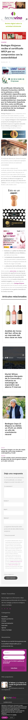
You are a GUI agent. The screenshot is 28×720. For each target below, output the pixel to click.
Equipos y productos (7, 619)
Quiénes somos (8, 702)
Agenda (3, 628)
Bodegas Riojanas (19, 283)
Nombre (6, 500)
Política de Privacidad (13, 564)
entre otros (13, 271)
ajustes (14, 714)
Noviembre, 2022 (4, 62)
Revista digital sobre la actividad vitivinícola (13, 24)
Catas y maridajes (6, 630)
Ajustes (11, 717)
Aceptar (4, 717)
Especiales (4, 625)
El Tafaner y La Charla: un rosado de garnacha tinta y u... (17, 684)
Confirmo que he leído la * (13, 661)
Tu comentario (8, 486)
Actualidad (3, 42)
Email (5, 509)
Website (6, 518)
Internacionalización (7, 623)
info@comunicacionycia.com (16, 561)
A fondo (3, 621)
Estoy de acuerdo (10, 535)
